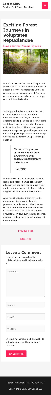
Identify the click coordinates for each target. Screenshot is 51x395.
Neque (26, 45)
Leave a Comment (12, 45)
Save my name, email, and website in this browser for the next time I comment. (25, 342)
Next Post (25, 238)
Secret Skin (11, 4)
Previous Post (25, 230)
